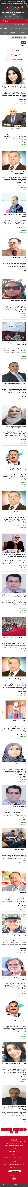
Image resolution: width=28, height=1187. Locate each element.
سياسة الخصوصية (19, 1145)
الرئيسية (23, 1)
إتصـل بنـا (11, 1145)
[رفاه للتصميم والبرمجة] (14, 1179)
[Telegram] (1, 21)
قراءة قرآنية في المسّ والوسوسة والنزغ (15, 469)
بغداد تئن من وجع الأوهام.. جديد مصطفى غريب (14, 763)
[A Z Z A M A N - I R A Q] (14, 9)
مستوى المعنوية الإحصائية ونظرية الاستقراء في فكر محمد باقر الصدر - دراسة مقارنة (15, 1108)
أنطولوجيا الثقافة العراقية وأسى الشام (15, 129)
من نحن (10, 1)
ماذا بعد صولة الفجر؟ (22, 28)
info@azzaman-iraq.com (22, 3)
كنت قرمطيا (23, 892)
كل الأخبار (6, 1142)
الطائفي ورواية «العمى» (20, 849)
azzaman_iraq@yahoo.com (8, 3)
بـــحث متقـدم (15, 1143)
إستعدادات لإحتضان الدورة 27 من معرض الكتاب (14, 637)
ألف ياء (24, 42)
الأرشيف (6, 1145)
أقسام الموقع (16, 1)
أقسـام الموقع (12, 1142)
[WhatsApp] (7, 21)
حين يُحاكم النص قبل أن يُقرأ (19, 806)
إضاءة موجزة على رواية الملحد (18, 300)
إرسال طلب (8, 1143)
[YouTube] (5, 21)
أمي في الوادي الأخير (9, 32)
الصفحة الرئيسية (21, 1142)
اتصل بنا (5, 1)
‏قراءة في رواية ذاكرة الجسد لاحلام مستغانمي (14, 511)
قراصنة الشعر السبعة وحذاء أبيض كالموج (15, 935)
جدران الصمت (18, 32)
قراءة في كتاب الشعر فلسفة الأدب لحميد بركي (14, 1063)
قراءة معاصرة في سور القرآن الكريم (17, 257)
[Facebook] (8, 21)
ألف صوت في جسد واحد (20, 1020)
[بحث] (8, 1171)
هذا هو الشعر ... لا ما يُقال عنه (18, 721)
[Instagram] (3, 21)
